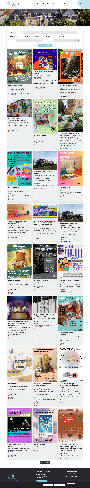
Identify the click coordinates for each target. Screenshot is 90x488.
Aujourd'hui (27, 36)
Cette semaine (36, 36)
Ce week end (46, 36)
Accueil (40, 19)
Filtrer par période (12, 36)
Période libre (64, 36)
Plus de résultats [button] (45, 462)
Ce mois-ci (55, 36)
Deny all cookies (60, 484)
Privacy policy (79, 484)
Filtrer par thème (12, 32)
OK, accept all (48, 484)
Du (8, 39)
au (45, 39)
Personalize (71, 484)
